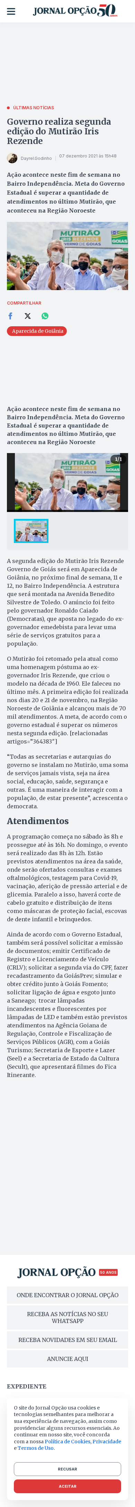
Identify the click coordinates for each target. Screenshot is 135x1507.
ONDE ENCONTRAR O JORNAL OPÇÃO (67, 1295)
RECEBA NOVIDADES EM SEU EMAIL (67, 1339)
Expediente (26, 1386)
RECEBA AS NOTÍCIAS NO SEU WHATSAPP (67, 1317)
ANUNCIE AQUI (67, 1358)
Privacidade (106, 1441)
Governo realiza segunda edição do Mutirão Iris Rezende (59, 131)
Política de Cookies (67, 1441)
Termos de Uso (36, 1448)
